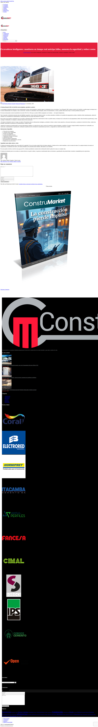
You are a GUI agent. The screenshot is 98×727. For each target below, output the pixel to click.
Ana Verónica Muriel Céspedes (8, 103)
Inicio (4, 32)
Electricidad (84, 712)
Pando (81, 714)
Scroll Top (11, 1)
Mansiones (49, 714)
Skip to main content (5, 1)
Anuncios (5, 721)
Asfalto (16, 712)
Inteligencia (34, 714)
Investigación (42, 714)
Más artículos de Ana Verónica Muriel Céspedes (11, 161)
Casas (46, 712)
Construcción (6, 33)
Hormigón (14, 714)
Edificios (79, 712)
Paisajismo (77, 714)
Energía (87, 712)
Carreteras (31, 712)
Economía (75, 712)
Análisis (5, 8)
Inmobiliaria (5, 7)
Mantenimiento (54, 714)
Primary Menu (3, 29)
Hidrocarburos (9, 714)
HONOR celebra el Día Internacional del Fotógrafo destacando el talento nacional (19, 389)
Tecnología (5, 4)
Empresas (5, 9)
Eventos (5, 11)
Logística (5, 37)
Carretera (25, 712)
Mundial (70, 714)
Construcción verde (66, 712)
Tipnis (17, 716)
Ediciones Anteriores (5, 289)
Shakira (8, 716)
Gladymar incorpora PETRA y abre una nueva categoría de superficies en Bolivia (19, 377)
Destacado (18, 103)
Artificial (13, 712)
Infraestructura (22, 714)
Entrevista (5, 38)
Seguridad (4, 716)
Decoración (5, 39)
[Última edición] (42, 287)
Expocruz (91, 712)
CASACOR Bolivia (41, 712)
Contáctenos (5, 719)
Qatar (88, 714)
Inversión (38, 714)
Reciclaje (91, 714)
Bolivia (20, 712)
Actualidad (5, 5)
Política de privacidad (7, 722)
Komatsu (46, 714)
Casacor (35, 712)
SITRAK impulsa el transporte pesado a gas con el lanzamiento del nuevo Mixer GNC (20, 365)
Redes (95, 714)
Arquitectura (5, 34)
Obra (73, 714)
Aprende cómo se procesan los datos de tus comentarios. (31, 184)
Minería (64, 714)
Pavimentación (85, 714)
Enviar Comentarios (5, 181)
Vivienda (20, 716)
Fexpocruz (4, 714)
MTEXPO (67, 714)
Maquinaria (5, 35)
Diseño (71, 712)
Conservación (50, 712)
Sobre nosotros (6, 718)
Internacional (6, 10)
